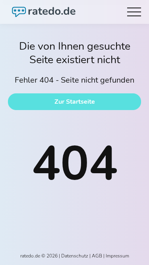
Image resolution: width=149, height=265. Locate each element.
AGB (97, 256)
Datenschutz (74, 256)
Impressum (117, 256)
